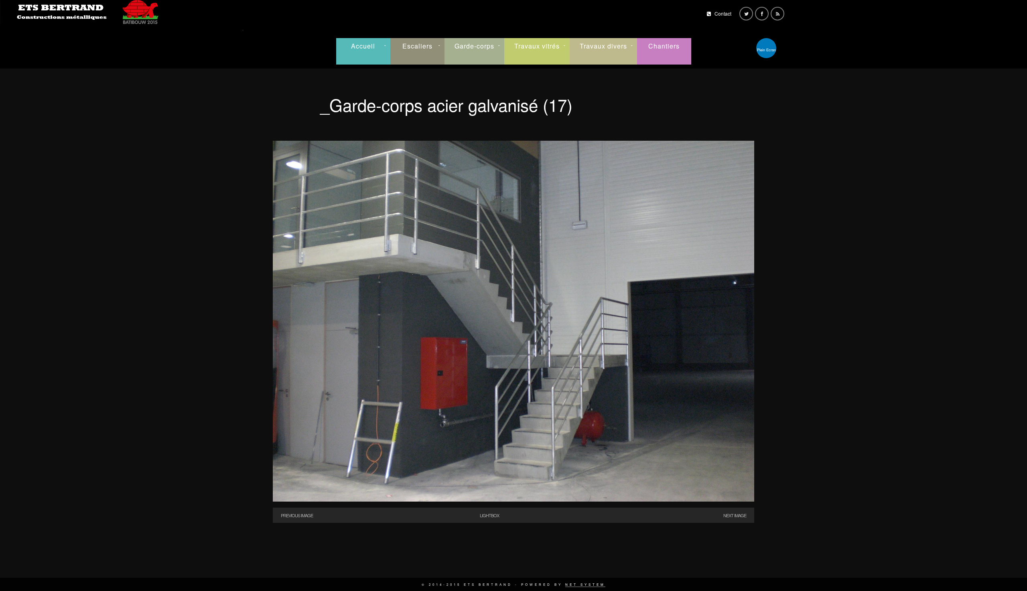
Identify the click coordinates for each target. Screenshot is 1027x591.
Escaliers (417, 46)
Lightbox (489, 515)
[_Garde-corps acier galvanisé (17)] (513, 499)
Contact (722, 13)
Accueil (363, 46)
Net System (585, 584)
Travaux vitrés (537, 46)
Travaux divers (603, 46)
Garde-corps (474, 46)
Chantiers (664, 46)
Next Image (734, 515)
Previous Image (297, 515)
